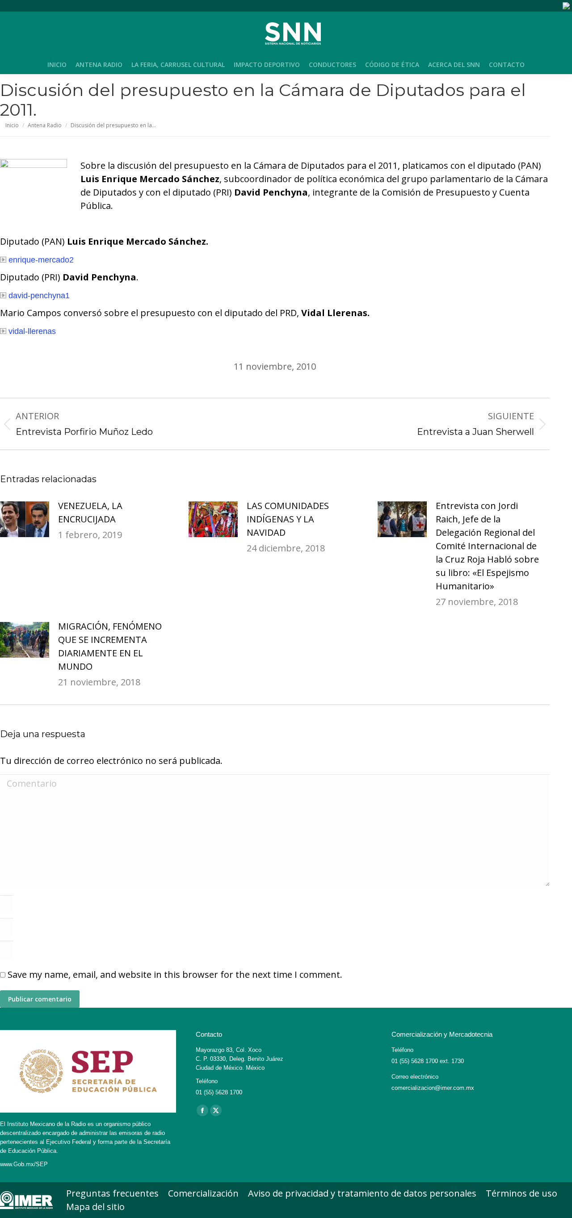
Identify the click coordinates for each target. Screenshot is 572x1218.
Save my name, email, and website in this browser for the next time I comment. (175, 974)
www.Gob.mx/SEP (24, 1164)
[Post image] (24, 519)
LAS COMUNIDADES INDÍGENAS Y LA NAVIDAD (288, 519)
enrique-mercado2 (41, 259)
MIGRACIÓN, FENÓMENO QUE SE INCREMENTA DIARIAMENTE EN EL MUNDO (110, 646)
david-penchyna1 (39, 295)
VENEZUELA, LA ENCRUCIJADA (90, 512)
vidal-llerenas (32, 331)
